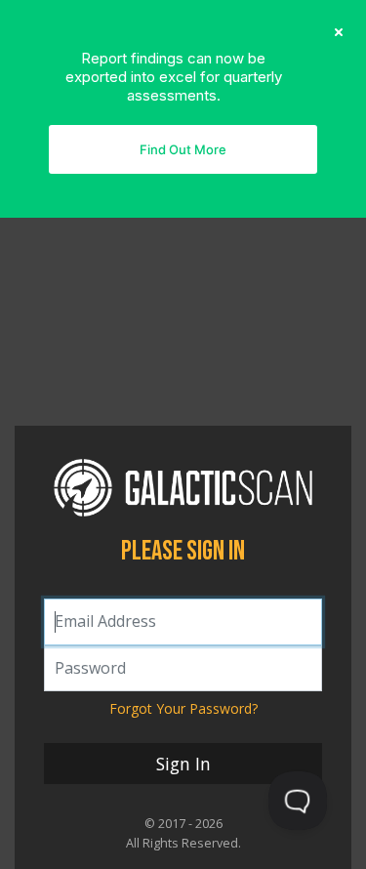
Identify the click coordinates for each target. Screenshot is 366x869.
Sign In (183, 763)
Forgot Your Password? (183, 708)
